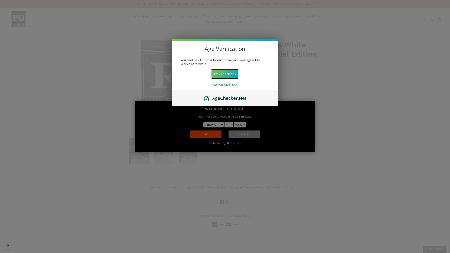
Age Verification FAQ (225, 84)
